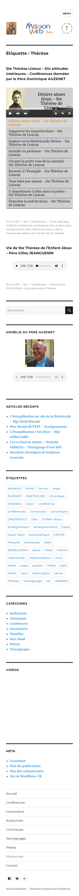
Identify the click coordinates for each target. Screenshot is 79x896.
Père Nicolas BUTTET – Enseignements (38, 426)
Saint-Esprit (41, 573)
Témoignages (20, 649)
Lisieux (58, 229)
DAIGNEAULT (17, 519)
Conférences (38, 221)
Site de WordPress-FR (26, 776)
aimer (53, 221)
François (14, 542)
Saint (24, 573)
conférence (25, 225)
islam (48, 542)
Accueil (11, 793)
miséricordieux (40, 558)
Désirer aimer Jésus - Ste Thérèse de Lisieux (38, 123)
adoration (14, 488)
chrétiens (14, 504)
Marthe (62, 550)
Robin (12, 573)
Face (28, 229)
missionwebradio (16, 888)
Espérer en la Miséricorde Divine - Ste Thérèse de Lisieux (39, 143)
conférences (40, 225)
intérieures (38, 229)
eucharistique (39, 534)
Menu (67, 13)
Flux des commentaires (27, 771)
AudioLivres (18, 613)
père (34, 233)
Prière (41, 233)
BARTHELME (35, 496)
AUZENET (12, 225)
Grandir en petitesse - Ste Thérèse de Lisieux (38, 153)
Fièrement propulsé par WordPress (50, 888)
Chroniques (18, 618)
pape (24, 565)
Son (25, 221)
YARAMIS (61, 581)
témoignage (33, 581)
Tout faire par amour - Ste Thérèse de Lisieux (39, 183)
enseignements (45, 527)
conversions (59, 511)
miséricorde (13, 233)
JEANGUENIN (14, 288)
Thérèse (59, 233)
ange (56, 488)
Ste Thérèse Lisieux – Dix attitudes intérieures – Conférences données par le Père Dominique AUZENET (37, 74)
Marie (48, 550)
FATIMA (59, 534)
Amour (43, 488)
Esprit (66, 527)
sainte (49, 233)
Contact (12, 865)
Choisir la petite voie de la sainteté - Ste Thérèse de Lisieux (38, 163)
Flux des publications (25, 766)
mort (59, 558)
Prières (15, 644)
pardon (37, 565)
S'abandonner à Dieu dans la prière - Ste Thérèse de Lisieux (38, 193)
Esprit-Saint (16, 534)
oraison (25, 233)
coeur (30, 504)
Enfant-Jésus (63, 225)
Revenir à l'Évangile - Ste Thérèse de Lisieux (38, 173)
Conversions (19, 629)
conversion (38, 511)
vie (48, 581)
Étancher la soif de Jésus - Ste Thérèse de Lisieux (39, 203)
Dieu (52, 225)
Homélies (17, 634)
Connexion (18, 761)
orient (12, 565)
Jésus (49, 229)
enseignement (15, 229)
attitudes (63, 221)
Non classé (17, 639)
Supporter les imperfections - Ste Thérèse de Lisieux (35, 133)
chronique (56, 496)
